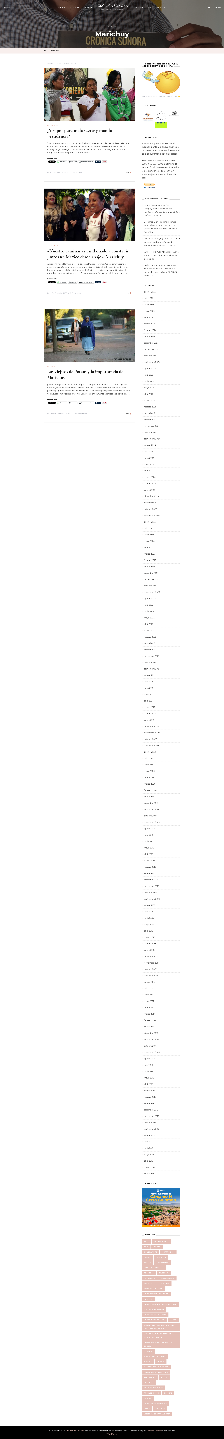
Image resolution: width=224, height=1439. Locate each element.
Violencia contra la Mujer (157, 1414)
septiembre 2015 (151, 1129)
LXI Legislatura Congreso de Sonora (158, 1344)
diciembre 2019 (151, 803)
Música (161, 1362)
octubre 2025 (150, 356)
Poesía (164, 1377)
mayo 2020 (149, 771)
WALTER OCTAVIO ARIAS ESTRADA (160, 252)
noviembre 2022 (151, 579)
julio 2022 (148, 605)
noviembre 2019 (151, 809)
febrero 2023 (150, 560)
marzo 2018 (149, 937)
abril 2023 (149, 547)
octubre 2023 (150, 509)
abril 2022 (149, 624)
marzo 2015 (149, 1167)
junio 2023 (149, 535)
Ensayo (147, 1262)
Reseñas (168, 1393)
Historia (165, 1283)
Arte (146, 1242)
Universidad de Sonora (155, 1403)
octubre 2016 (150, 1046)
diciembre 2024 (151, 420)
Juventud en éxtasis (154, 1309)
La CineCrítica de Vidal (155, 1315)
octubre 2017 (150, 969)
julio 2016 (148, 1065)
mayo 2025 (149, 388)
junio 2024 (149, 458)
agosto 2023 (150, 522)
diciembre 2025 (151, 343)
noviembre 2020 (152, 733)
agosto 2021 (149, 675)
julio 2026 (148, 298)
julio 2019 (148, 835)
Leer (127, 173)
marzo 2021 (149, 707)
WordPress (112, 1434)
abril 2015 (148, 1161)
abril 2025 (148, 394)
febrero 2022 (150, 637)
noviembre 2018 (151, 886)
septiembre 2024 (152, 439)
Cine (146, 1247)
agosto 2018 (149, 905)
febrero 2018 (150, 944)
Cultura (88, 7)
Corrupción (168, 1252)
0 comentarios (76, 293)
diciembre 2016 (151, 1033)
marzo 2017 (149, 1014)
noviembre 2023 (151, 503)
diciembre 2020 (151, 726)
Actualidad (75, 7)
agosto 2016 (149, 1059)
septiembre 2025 (152, 362)
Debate (147, 1257)
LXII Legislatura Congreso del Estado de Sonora (159, 1335)
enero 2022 (149, 643)
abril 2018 (148, 931)
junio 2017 (149, 995)
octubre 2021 (150, 662)
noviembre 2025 (151, 349)
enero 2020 (149, 797)
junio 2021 (149, 688)
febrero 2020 (150, 790)
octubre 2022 (150, 586)
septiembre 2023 (152, 515)
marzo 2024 (149, 477)
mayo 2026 (149, 311)
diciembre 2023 (151, 496)
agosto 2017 (149, 982)
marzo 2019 (149, 860)
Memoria (148, 1351)
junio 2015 (148, 1148)
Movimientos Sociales (154, 1356)
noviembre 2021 (151, 656)
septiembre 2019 (152, 822)
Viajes (147, 1409)
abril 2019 (148, 854)
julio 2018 (148, 912)
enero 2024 (149, 490)
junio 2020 (149, 765)
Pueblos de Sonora (153, 1388)
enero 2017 (149, 1027)
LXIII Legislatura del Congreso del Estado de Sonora (159, 1327)
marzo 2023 (149, 554)
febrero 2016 (150, 1097)
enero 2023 (149, 567)
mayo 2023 (149, 541)
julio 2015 (148, 1142)
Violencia (160, 1409)
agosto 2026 (150, 292)
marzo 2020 (150, 784)
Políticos (149, 1383)
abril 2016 (148, 1084)
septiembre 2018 (152, 899)
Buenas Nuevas (161, 1242)
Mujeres (148, 1362)
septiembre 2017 (152, 976)
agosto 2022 (150, 598)
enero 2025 (149, 413)
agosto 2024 (150, 445)
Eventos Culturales (154, 1268)
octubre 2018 (150, 892)
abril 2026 (148, 317)
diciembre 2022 (151, 573)
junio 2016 (148, 1071)
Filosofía (163, 1273)
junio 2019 (149, 841)
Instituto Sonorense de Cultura (160, 1304)
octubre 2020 (150, 739)
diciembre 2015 (151, 1110)
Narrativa (139, 7)
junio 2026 (149, 305)
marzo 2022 (149, 630)
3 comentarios (76, 172)
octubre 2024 (150, 432)
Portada (61, 7)
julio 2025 (148, 375)
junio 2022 (149, 611)
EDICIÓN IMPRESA (157, 7)
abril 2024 (149, 471)
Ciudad (157, 1247)
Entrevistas (162, 1262)
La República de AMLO (154, 1320)
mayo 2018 (149, 924)
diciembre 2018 (151, 880)
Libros (173, 1320)
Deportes (161, 1257)
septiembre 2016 (151, 1052)
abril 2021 (148, 701)
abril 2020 (149, 777)
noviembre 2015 (151, 1116)
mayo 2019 (149, 848)
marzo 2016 (149, 1091)
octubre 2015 (150, 1122)
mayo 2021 (149, 694)
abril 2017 (148, 1007)
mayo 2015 (149, 1154)
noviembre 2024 (151, 426)
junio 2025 (149, 381)
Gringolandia (167, 1278)
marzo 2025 (149, 400)
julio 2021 (148, 682)
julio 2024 (148, 451)
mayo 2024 (149, 464)
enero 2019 (149, 873)
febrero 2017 (150, 1020)
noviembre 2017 (151, 963)
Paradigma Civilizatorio (156, 1372)
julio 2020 (148, 758)
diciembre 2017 (151, 956)
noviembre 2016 (151, 1039)
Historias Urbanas (153, 1288)
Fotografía (149, 1278)
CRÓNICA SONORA (113, 6)
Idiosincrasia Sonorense (156, 1294)
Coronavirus (150, 1252)
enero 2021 (149, 720)
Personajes (149, 1377)
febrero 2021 (150, 713)
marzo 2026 (149, 324)
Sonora (148, 1398)
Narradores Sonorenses (156, 1367)
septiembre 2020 (152, 745)
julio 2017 (148, 988)
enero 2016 (149, 1103)
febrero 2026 (150, 330)
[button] (147, 116)
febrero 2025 (150, 407)
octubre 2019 (150, 816)
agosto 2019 (149, 829)
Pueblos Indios (151, 1393)
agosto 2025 (150, 368)
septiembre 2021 (152, 669)
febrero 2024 (150, 483)
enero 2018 (149, 950)
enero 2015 (149, 1174)
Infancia (148, 1299)
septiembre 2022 (152, 592)
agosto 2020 (150, 752)
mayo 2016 (149, 1078)
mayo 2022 (149, 618)
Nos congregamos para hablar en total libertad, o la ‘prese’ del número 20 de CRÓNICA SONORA (162, 242)
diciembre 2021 (151, 650)
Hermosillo (149, 1283)
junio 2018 (149, 918)
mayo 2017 (149, 1001)
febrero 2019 (150, 867)
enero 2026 (149, 337)
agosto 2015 (149, 1135)
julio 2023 (148, 528)
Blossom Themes (154, 1431)
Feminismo (149, 1273)
